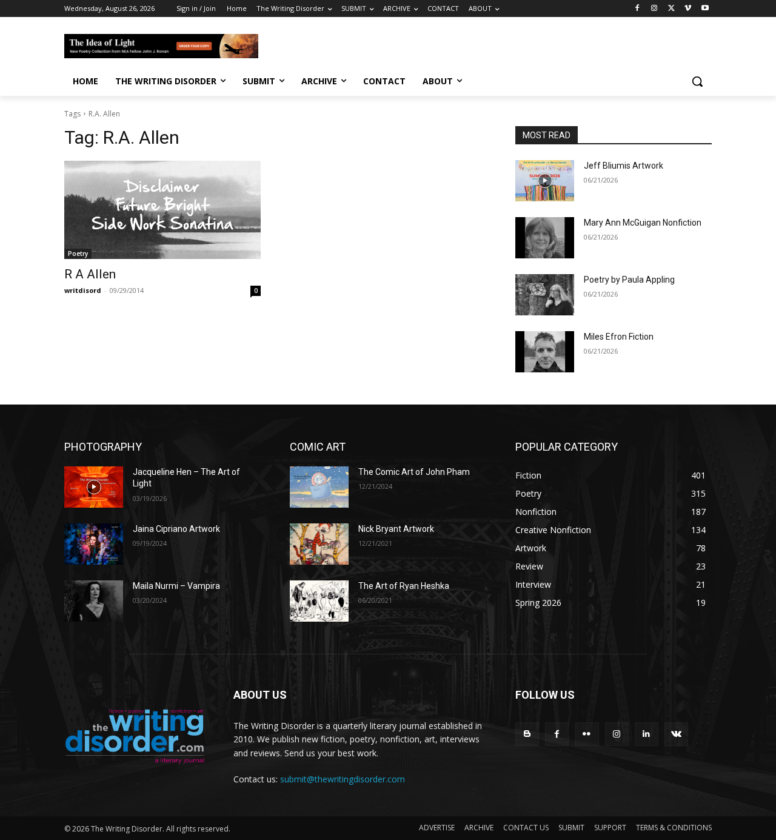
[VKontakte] (676, 734)
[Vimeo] (688, 9)
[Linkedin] (646, 734)
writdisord (82, 290)
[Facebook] (637, 9)
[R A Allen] (162, 210)
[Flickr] (586, 734)
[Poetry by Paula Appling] (544, 294)
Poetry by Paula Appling (629, 279)
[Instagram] (654, 9)
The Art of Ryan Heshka (403, 586)
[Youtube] (705, 9)
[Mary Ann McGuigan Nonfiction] (544, 237)
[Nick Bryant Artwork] (319, 544)
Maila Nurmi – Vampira (176, 586)
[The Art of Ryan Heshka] (319, 601)
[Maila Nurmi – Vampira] (93, 601)
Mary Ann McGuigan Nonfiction (642, 222)
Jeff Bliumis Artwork (623, 165)
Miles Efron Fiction (619, 336)
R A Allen (90, 274)
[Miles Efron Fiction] (544, 351)
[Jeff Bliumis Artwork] (544, 180)
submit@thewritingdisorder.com (342, 779)
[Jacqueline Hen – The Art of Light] (93, 487)
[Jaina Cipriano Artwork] (93, 544)
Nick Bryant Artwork (396, 529)
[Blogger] (527, 734)
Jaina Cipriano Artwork (176, 529)
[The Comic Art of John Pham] (319, 487)
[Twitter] (671, 9)
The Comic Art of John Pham (414, 472)
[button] (697, 81)
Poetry (78, 253)
